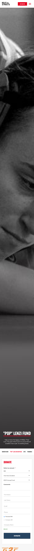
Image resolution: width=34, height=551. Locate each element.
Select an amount (10, 468)
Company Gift (8, 520)
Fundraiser (30, 452)
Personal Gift (8, 516)
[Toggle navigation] (30, 3)
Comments (7, 484)
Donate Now (5, 452)
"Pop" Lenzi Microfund (16, 452)
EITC (25, 452)
